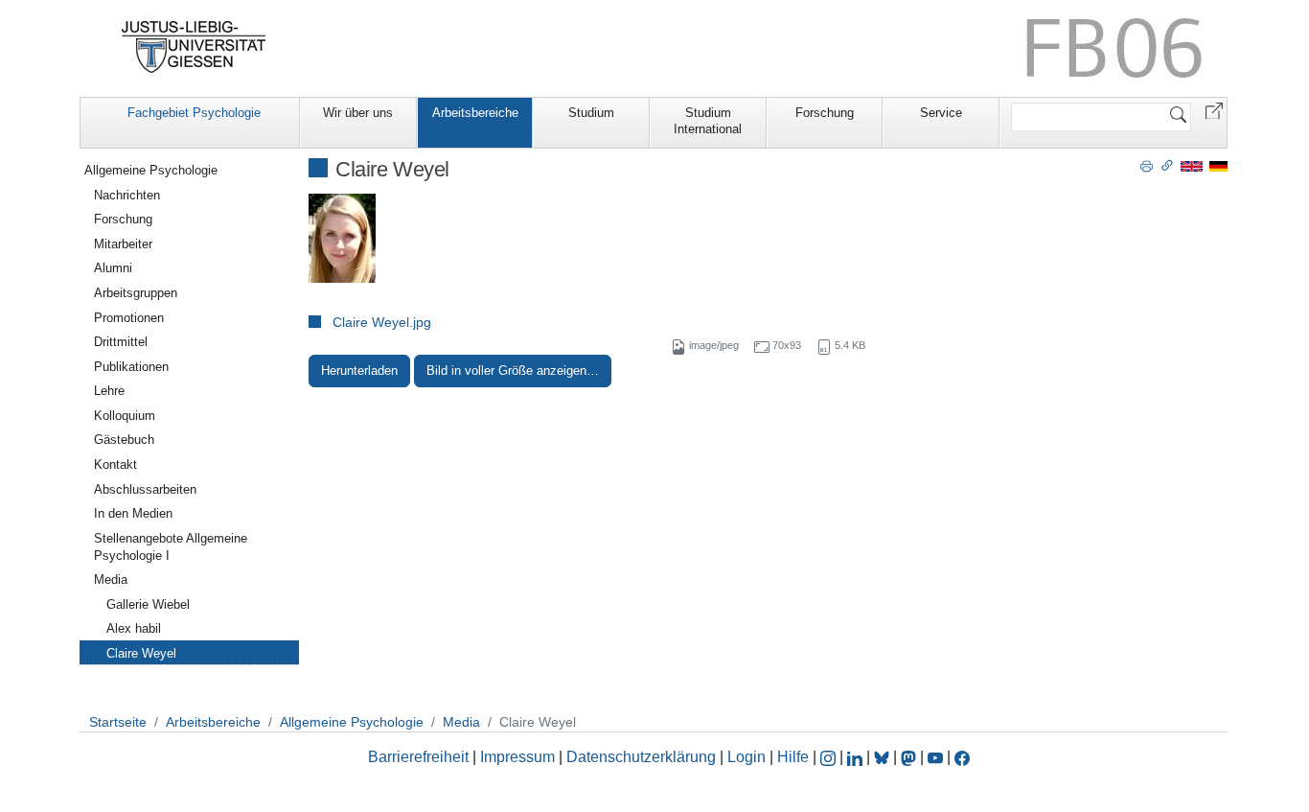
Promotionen (129, 318)
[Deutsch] (1218, 165)
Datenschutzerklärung (641, 757)
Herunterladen (359, 370)
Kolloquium (124, 415)
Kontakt (115, 464)
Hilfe (793, 757)
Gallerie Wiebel (148, 604)
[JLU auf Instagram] (829, 757)
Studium (591, 112)
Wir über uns (358, 112)
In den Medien (133, 513)
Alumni (113, 268)
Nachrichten (127, 195)
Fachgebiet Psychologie (194, 112)
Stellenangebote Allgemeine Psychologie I (170, 547)
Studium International (708, 120)
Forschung (824, 112)
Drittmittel (121, 342)
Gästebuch (124, 439)
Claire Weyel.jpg (382, 322)
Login (748, 757)
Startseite (118, 722)
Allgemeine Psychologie (151, 170)
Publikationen (131, 367)
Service (941, 112)
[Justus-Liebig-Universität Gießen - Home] (194, 47)
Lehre (109, 390)
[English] (1192, 165)
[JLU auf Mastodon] (910, 757)
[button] (1214, 110)
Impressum (517, 757)
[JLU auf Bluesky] (883, 757)
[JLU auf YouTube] (935, 757)
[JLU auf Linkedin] (856, 757)
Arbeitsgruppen (135, 293)
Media (110, 579)
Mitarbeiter (123, 244)
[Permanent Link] (1167, 164)
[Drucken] (1146, 165)
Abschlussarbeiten (145, 489)
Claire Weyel (141, 653)
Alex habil (133, 628)
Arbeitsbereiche (475, 112)
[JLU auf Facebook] (962, 757)
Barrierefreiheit (418, 757)
